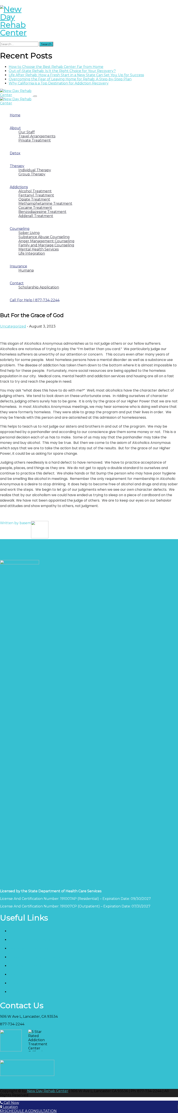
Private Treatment (34, 140)
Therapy (17, 166)
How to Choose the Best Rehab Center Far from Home (56, 67)
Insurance (18, 266)
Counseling (20, 229)
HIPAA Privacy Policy (26, 992)
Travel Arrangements (36, 136)
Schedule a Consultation (30, 940)
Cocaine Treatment (35, 208)
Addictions (19, 187)
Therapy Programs (25, 966)
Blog (13, 931)
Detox (15, 153)
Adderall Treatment (35, 216)
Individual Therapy (34, 170)
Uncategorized (13, 326)
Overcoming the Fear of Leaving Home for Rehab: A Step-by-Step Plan (70, 79)
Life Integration (31, 253)
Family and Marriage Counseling (46, 245)
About (15, 128)
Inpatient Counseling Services (34, 957)
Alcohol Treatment (35, 191)
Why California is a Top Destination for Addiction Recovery (59, 83)
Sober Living (29, 233)
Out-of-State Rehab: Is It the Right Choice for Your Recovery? (62, 71)
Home (15, 115)
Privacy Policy (21, 983)
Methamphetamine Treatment (45, 203)
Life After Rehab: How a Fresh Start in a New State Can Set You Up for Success (76, 75)
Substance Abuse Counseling (44, 237)
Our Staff (26, 132)
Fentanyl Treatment (36, 195)
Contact (17, 283)
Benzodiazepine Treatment (42, 212)
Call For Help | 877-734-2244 (34, 300)
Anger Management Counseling (46, 241)
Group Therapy (31, 174)
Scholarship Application (38, 287)
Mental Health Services (38, 249)
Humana (26, 270)
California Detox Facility (29, 948)
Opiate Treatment (34, 199)
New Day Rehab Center (47, 1091)
